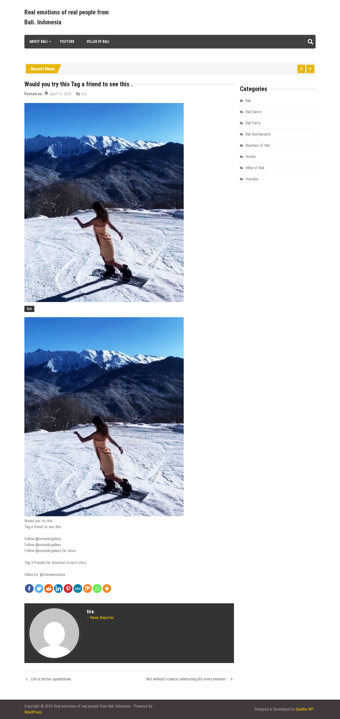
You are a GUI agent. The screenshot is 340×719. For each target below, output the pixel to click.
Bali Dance (253, 111)
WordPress (33, 712)
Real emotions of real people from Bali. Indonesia (66, 17)
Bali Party (253, 123)
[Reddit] (48, 588)
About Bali (38, 42)
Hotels (250, 156)
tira (83, 94)
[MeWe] (77, 588)
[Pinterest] (68, 588)
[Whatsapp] (97, 588)
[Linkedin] (58, 588)
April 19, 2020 (60, 94)
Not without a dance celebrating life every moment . (187, 679)
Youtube (67, 42)
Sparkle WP (304, 709)
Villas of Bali (98, 42)
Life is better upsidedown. (51, 679)
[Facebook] (29, 588)
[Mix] (87, 588)
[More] (107, 588)
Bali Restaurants (258, 134)
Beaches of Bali (257, 145)
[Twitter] (39, 588)
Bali (29, 309)
